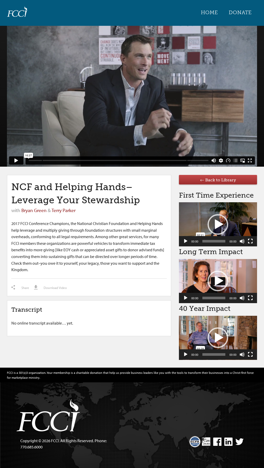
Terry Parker (64, 210)
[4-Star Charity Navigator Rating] (206, 441)
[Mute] (242, 241)
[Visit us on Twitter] (238, 442)
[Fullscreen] (250, 241)
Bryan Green (34, 210)
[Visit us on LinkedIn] (227, 442)
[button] (218, 224)
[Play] (185, 241)
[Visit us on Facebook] (216, 442)
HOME (209, 12)
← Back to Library (218, 179)
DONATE (240, 12)
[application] (218, 224)
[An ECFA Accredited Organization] (195, 439)
